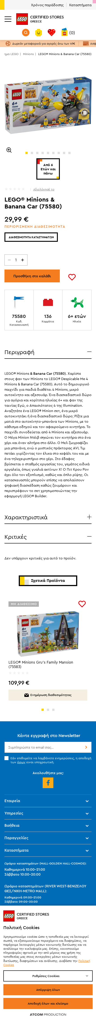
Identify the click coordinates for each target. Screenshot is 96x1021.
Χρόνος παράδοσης (47, 5)
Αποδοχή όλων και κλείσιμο (48, 1003)
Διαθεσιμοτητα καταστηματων (31, 237)
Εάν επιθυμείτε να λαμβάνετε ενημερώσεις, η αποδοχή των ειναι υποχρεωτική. (50, 760)
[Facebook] (48, 783)
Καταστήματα (80, 5)
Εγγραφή (85, 747)
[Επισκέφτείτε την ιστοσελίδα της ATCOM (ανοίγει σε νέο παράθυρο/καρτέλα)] (48, 1014)
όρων (21, 762)
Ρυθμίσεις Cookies (45, 976)
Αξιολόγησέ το (43, 189)
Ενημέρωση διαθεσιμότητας (50, 695)
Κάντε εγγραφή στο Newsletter (48, 735)
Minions (28, 54)
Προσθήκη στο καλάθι (32, 276)
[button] (26, 153)
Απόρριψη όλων (48, 990)
